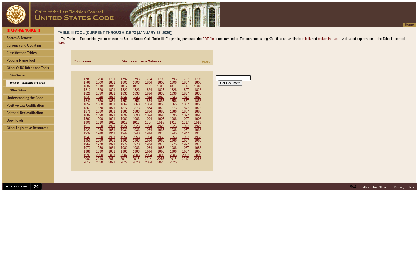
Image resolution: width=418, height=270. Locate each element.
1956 (173, 137)
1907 (185, 119)
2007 (185, 155)
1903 (136, 119)
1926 (173, 126)
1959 (87, 140)
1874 (148, 108)
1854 (148, 100)
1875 (160, 108)
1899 (87, 119)
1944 (148, 133)
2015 (160, 159)
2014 (148, 159)
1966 (173, 140)
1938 (197, 129)
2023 (136, 162)
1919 (87, 126)
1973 (136, 144)
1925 (160, 126)
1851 (111, 100)
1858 (197, 100)
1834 (148, 93)
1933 (136, 129)
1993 (136, 151)
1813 (136, 86)
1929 (87, 129)
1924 (148, 126)
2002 (124, 155)
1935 (160, 129)
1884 (148, 111)
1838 (197, 93)
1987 (185, 148)
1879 (87, 111)
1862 (124, 104)
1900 (99, 119)
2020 (99, 162)
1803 (136, 82)
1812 (123, 86)
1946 (173, 133)
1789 (87, 79)
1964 (148, 140)
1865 (160, 104)
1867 (185, 104)
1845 (160, 97)
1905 (160, 119)
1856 (173, 100)
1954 (148, 137)
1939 (87, 133)
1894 (148, 115)
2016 (173, 159)
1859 (87, 104)
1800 (99, 82)
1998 (197, 151)
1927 (185, 126)
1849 (87, 100)
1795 (160, 79)
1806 (173, 82)
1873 (136, 108)
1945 (160, 133)
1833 (136, 93)
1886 (173, 111)
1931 (111, 129)
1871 (111, 108)
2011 (111, 159)
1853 (136, 100)
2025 (160, 162)
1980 (99, 148)
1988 (197, 148)
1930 (99, 129)
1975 (160, 144)
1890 (99, 115)
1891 (111, 115)
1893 (136, 115)
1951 (111, 137)
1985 (160, 148)
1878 (197, 108)
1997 (185, 151)
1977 (185, 144)
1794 (148, 79)
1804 (148, 82)
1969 (87, 144)
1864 (148, 104)
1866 (173, 104)
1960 (99, 140)
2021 (111, 162)
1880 (99, 111)
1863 (136, 104)
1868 (197, 104)
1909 (87, 122)
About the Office (374, 187)
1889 (87, 115)
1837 (185, 93)
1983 (136, 148)
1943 (136, 133)
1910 (99, 122)
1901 (111, 119)
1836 (173, 93)
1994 (148, 151)
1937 (185, 129)
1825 (160, 90)
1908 (197, 119)
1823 (136, 90)
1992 (124, 151)
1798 (197, 79)
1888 (197, 111)
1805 (160, 82)
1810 (99, 86)
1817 (185, 86)
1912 (123, 122)
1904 (148, 119)
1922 (124, 126)
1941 (111, 133)
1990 (99, 151)
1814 (148, 86)
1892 (124, 115)
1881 (111, 111)
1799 (87, 82)
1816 (173, 86)
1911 (111, 122)
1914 (148, 122)
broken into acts (329, 39)
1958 (197, 137)
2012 (123, 159)
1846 (173, 97)
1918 (197, 122)
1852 (124, 100)
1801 (111, 82)
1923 (136, 126)
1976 (173, 144)
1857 (185, 100)
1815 (160, 86)
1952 (124, 137)
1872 (124, 108)
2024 (148, 162)
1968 (197, 140)
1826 (173, 90)
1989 (87, 151)
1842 (124, 97)
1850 (99, 100)
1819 (87, 90)
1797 (185, 79)
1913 (136, 122)
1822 (124, 90)
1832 (124, 93)
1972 (124, 144)
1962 (124, 140)
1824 (148, 90)
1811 (111, 86)
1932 (124, 129)
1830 (99, 93)
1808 (197, 82)
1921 (111, 126)
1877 (185, 108)
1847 (185, 97)
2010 (99, 159)
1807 (185, 82)
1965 (160, 140)
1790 (99, 79)
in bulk (306, 39)
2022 (124, 162)
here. (61, 42)
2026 (173, 162)
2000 (99, 155)
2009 (87, 159)
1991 (111, 151)
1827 (185, 90)
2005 (160, 155)
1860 (99, 104)
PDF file (208, 39)
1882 (124, 111)
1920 (99, 126)
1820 (99, 90)
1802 (124, 82)
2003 (136, 155)
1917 (185, 122)
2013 (136, 159)
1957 (185, 137)
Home (409, 25)
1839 (87, 97)
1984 (148, 148)
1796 (173, 79)
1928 (197, 126)
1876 (173, 108)
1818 (197, 86)
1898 (197, 115)
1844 (148, 97)
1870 (99, 108)
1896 (173, 115)
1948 (197, 133)
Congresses (82, 61)
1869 (87, 108)
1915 (160, 122)
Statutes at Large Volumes (141, 61)
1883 (136, 111)
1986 (173, 148)
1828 (197, 90)
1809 (87, 86)
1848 (197, 97)
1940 (99, 133)
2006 (173, 155)
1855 (160, 100)
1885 (160, 111)
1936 (173, 129)
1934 (148, 129)
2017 (185, 159)
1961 (111, 140)
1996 (173, 151)
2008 (197, 155)
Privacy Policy (404, 187)
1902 (124, 119)
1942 (124, 133)
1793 (136, 79)
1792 (124, 79)
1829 (87, 93)
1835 (160, 93)
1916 (173, 122)
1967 (185, 140)
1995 (160, 151)
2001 (111, 155)
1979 (87, 148)
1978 (197, 144)
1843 (136, 97)
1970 (99, 144)
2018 (197, 159)
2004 (148, 155)
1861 (111, 104)
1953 (136, 137)
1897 (185, 115)
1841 (111, 97)
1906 (173, 119)
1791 (111, 79)
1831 (111, 93)
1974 (148, 144)
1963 (136, 140)
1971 (111, 144)
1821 (111, 90)
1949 (87, 137)
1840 (99, 97)
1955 (160, 137)
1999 (87, 155)
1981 (111, 148)
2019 (87, 162)
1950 (99, 137)
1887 (185, 111)
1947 (185, 133)
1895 (160, 115)
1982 (124, 148)
